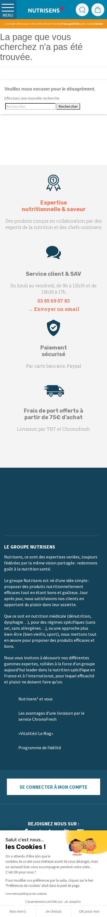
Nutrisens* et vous (35, 699)
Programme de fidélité (39, 747)
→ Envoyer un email (53, 308)
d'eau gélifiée (70, 23)
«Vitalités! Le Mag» (35, 733)
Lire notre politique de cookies (26, 894)
